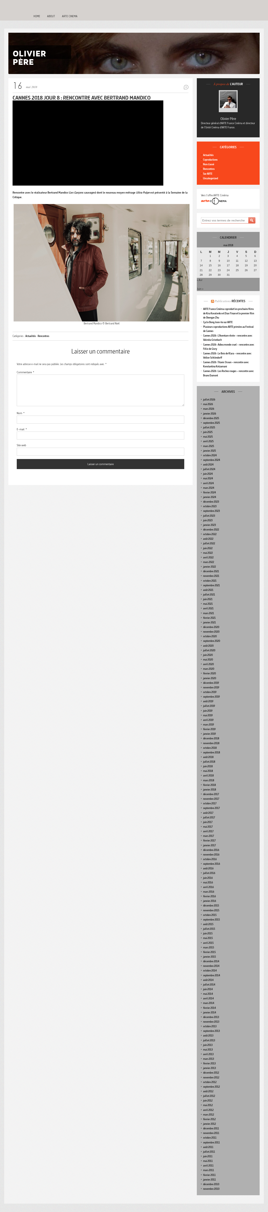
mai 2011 (208, 1161)
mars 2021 (208, 613)
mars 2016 (208, 891)
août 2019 (208, 701)
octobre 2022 (209, 534)
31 (228, 274)
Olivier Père (228, 118)
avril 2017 (208, 831)
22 (210, 270)
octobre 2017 (209, 803)
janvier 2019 (209, 734)
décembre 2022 (211, 529)
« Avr (199, 280)
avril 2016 (208, 887)
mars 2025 (208, 446)
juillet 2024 (209, 469)
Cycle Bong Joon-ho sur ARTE (218, 322)
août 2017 (208, 813)
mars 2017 (208, 836)
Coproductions (210, 159)
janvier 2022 (209, 566)
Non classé (208, 164)
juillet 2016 (209, 873)
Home (37, 16)
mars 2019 (208, 724)
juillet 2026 (209, 399)
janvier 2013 (209, 1068)
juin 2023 (208, 520)
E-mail (22, 429)
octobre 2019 (209, 692)
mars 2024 (208, 488)
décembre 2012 (211, 1072)
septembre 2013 (211, 1031)
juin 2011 (208, 1156)
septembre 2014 (211, 975)
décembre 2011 (211, 1128)
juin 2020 (208, 655)
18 (237, 265)
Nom (20, 413)
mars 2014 (208, 1003)
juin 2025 (208, 432)
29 (210, 274)
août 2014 (208, 980)
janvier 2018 (209, 789)
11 (237, 260)
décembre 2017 (211, 794)
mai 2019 (208, 715)
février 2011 (209, 1175)
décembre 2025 (211, 418)
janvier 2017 (209, 845)
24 (228, 270)
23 (219, 270)
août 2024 (208, 464)
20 (255, 265)
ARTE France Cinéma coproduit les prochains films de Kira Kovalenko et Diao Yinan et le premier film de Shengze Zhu (228, 313)
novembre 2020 (211, 631)
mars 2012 (208, 1114)
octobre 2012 (209, 1082)
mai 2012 (208, 1105)
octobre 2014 (210, 970)
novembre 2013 (211, 1021)
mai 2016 (208, 882)
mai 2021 (208, 604)
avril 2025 (208, 441)
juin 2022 (208, 548)
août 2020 (208, 646)
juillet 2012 (209, 1096)
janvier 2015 (209, 956)
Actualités (30, 336)
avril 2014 (208, 998)
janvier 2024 (209, 497)
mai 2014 (208, 994)
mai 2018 (208, 771)
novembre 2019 (211, 687)
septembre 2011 (211, 1142)
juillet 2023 (209, 516)
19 (246, 265)
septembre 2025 (211, 423)
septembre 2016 (211, 864)
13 (255, 260)
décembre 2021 (211, 571)
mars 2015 (208, 947)
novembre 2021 (211, 576)
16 (219, 265)
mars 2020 (208, 669)
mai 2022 (208, 553)
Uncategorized (210, 178)
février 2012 (209, 1119)
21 (201, 270)
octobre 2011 (209, 1137)
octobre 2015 (209, 915)
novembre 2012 (211, 1077)
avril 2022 (208, 557)
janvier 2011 (209, 1179)
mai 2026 (208, 404)
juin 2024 (208, 474)
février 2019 (209, 729)
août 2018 (208, 757)
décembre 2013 (211, 1017)
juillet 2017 (209, 817)
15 (210, 265)
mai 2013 (208, 1049)
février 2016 (209, 896)
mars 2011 (208, 1170)
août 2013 (208, 1035)
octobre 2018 (210, 748)
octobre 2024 (210, 455)
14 (201, 265)
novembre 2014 (211, 966)
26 (246, 270)
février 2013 (209, 1063)
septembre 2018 (211, 752)
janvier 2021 (209, 622)
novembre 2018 (211, 743)
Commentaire (25, 372)
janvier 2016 (209, 901)
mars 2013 (208, 1059)
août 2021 (208, 590)
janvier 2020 (209, 678)
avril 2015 (208, 943)
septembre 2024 (211, 460)
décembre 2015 (211, 905)
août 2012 (208, 1091)
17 (228, 265)
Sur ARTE (207, 174)
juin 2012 (208, 1100)
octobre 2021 (209, 581)
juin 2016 (208, 878)
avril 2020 (208, 664)
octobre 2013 (209, 1026)
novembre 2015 (211, 910)
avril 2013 (208, 1054)
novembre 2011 (211, 1133)
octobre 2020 (210, 636)
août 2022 (208, 539)
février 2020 (209, 673)
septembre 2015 (211, 919)
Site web (21, 445)
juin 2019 (208, 711)
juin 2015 (208, 933)
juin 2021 (208, 599)
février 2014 (209, 1008)
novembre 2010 (211, 1189)
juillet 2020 (209, 650)
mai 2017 (208, 826)
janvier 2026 (209, 413)
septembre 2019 (211, 696)
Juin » (200, 289)
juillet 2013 (209, 1040)
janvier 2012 (209, 1124)
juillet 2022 (209, 543)
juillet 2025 (209, 427)
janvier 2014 (209, 1012)
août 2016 (208, 868)
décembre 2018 (211, 738)
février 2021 (209, 618)
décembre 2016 (211, 850)
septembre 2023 (211, 511)
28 (201, 274)
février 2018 (209, 785)
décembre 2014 (211, 961)
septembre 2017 (211, 808)
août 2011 (208, 1147)
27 (255, 270)
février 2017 (209, 840)
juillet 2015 (209, 929)
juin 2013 (208, 1045)
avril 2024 (208, 483)
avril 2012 (208, 1110)
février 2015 (209, 952)
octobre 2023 (209, 506)
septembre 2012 (211, 1086)
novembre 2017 (211, 799)
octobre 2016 (210, 859)
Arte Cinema (69, 16)
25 (237, 270)
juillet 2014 (209, 984)
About (51, 16)
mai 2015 (208, 938)
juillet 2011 (209, 1151)
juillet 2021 (209, 594)
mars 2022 (208, 562)
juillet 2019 (209, 706)
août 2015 (208, 924)
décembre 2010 (211, 1184)
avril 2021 (208, 608)
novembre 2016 (211, 854)
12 (246, 260)
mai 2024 (208, 478)
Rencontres (43, 336)
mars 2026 (208, 409)
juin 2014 (208, 989)
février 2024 (209, 492)
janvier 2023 (209, 525)
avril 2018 (208, 775)
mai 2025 (208, 436)
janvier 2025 (209, 451)
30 (219, 274)
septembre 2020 (211, 641)
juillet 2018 (209, 761)
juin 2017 (208, 822)
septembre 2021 (211, 585)
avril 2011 (208, 1165)
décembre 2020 (211, 627)
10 (228, 260)
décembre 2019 (211, 683)
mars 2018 (208, 780)
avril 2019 (208, 720)
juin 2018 (208, 766)
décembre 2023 (211, 501)
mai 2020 (208, 659)
